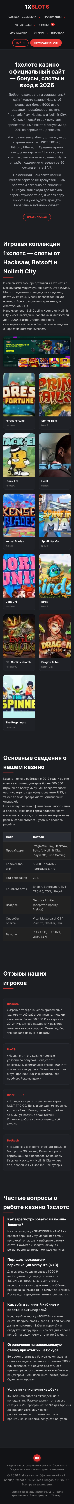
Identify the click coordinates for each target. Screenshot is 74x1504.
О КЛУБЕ (46, 24)
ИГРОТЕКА (57, 32)
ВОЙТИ (20, 42)
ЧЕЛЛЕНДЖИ (23, 25)
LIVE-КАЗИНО (18, 32)
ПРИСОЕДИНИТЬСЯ (46, 42)
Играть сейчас (37, 217)
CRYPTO (39, 32)
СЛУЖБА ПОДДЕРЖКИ (22, 17)
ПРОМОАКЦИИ (52, 17)
